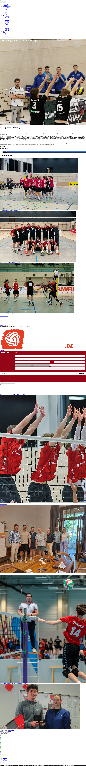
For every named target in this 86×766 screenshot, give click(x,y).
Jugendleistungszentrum (7, 6)
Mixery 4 (7, 30)
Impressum (5, 758)
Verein (4, 32)
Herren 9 (7, 22)
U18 (6, 9)
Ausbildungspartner (9, 37)
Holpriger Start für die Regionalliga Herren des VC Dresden (12, 262)
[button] (5, 151)
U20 (6, 8)
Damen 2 (7, 17)
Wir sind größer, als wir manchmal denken (8, 574)
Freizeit (4, 15)
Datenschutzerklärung (69, 765)
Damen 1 (7, 16)
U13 (6, 13)
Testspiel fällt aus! (3, 504)
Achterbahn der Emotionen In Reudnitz (8, 313)
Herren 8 (7, 21)
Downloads (7, 34)
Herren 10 (7, 23)
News (4, 31)
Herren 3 (7, 18)
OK (63, 765)
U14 (6, 12)
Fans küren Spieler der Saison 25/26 (7, 730)
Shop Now (2, 350)
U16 (6, 11)
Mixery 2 (7, 28)
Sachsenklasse (8, 7)
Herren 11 (7, 24)
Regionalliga (5, 5)
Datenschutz (5, 759)
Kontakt (6, 33)
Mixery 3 (7, 29)
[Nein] (73, 765)
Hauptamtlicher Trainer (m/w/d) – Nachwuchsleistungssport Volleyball (14, 683)
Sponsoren (7, 36)
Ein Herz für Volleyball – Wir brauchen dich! (9, 210)
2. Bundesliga (5, 4)
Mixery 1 (7, 26)
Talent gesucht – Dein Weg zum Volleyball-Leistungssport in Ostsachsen (14, 394)
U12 (6, 14)
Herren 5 (7, 20)
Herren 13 (7, 25)
